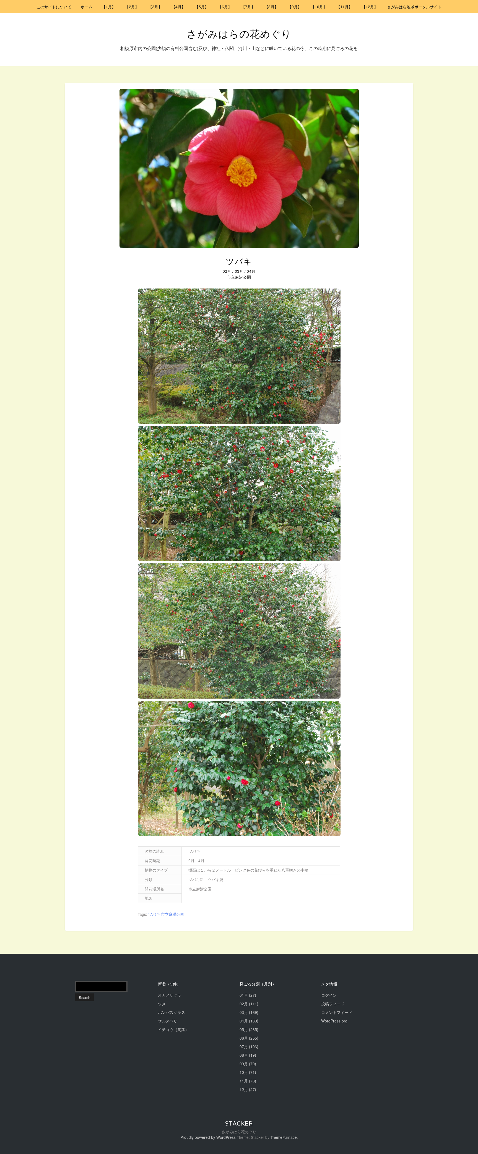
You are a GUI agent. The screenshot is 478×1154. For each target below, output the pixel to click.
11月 (244, 1081)
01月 (244, 995)
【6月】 (225, 6)
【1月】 (109, 6)
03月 (239, 271)
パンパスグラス (171, 1012)
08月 (244, 1055)
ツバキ (239, 261)
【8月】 (271, 6)
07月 (244, 1046)
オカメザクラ (169, 995)
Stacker (239, 1123)
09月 (244, 1063)
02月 (227, 271)
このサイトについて (54, 6)
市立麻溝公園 (172, 914)
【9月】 (295, 6)
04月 (251, 271)
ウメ (162, 1003)
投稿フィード (332, 1003)
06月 (244, 1038)
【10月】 (319, 6)
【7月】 (248, 6)
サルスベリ (167, 1021)
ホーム (86, 6)
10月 (244, 1072)
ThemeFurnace (284, 1137)
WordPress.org (334, 1021)
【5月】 (202, 6)
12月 (244, 1089)
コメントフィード (336, 1012)
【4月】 (178, 6)
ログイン (329, 995)
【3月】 (155, 6)
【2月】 (132, 6)
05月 (244, 1029)
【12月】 (370, 6)
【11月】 (344, 6)
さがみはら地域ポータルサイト (414, 6)
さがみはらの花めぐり (239, 33)
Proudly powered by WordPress (208, 1137)
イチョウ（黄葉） (173, 1029)
